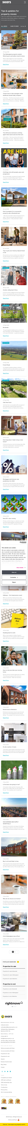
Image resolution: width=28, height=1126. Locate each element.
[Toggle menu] (25, 2)
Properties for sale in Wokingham (11, 975)
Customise (13, 577)
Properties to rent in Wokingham (10, 992)
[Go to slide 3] (14, 1006)
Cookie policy (4, 1087)
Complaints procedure (6, 1077)
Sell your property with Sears (8, 1048)
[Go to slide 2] (13, 1006)
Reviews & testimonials (6, 1061)
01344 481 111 (4, 1036)
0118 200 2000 (5, 1025)
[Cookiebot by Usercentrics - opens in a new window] (20, 542)
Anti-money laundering (6, 1092)
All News (4, 26)
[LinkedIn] (10, 1071)
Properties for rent (5, 1056)
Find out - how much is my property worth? (14, 1124)
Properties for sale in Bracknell (10, 971)
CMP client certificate (6, 1080)
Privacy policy (4, 1089)
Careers (3, 1067)
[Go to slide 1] (12, 1006)
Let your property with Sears (7, 1051)
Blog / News (3, 1064)
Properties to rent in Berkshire (10, 996)
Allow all (14, 572)
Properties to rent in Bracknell (10, 989)
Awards (3, 1059)
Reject (14, 582)
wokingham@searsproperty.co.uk (9, 1027)
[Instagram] (2, 1071)
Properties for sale (5, 1053)
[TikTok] (7, 1071)
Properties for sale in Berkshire (10, 978)
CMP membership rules (6, 1082)
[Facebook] (5, 1071)
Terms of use (4, 1085)
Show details (20, 567)
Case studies (14, 26)
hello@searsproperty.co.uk (7, 1038)
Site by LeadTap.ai (12, 1119)
